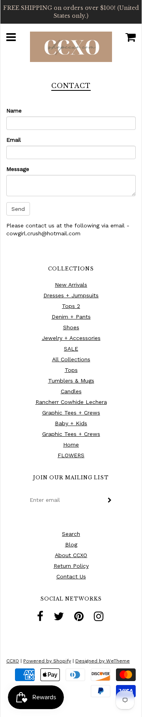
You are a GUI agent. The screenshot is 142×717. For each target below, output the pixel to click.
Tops (71, 370)
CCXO (12, 661)
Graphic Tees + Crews (71, 412)
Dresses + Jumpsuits (71, 295)
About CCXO (71, 555)
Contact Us (71, 576)
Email (13, 140)
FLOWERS (71, 455)
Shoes (71, 327)
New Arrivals (71, 285)
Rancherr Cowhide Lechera (71, 402)
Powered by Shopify (47, 661)
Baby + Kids (71, 423)
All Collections (71, 359)
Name (14, 110)
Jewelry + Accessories (71, 338)
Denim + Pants (71, 316)
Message (17, 169)
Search (71, 534)
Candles (71, 391)
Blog (71, 544)
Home (71, 444)
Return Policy (71, 566)
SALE (71, 348)
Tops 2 (71, 306)
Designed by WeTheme (102, 661)
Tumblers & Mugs (71, 380)
